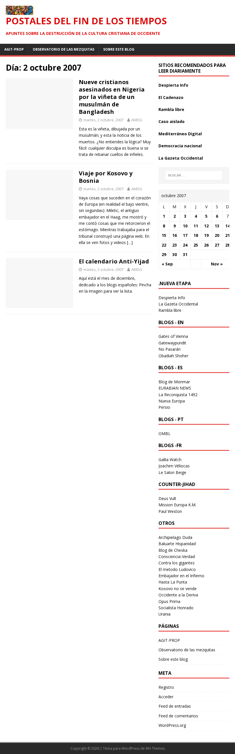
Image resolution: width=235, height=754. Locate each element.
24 (185, 245)
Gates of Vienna (173, 336)
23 (174, 245)
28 (227, 245)
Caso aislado (171, 121)
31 (185, 254)
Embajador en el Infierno (181, 575)
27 (217, 245)
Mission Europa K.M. (177, 504)
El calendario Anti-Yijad (114, 261)
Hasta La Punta (172, 582)
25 (195, 245)
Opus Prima (169, 601)
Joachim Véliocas (174, 466)
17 (185, 235)
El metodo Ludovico (177, 569)
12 (206, 226)
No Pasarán (169, 349)
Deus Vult (167, 498)
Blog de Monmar (174, 381)
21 (227, 235)
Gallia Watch (169, 459)
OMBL (164, 433)
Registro (166, 687)
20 (217, 235)
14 (227, 226)
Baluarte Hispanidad (177, 543)
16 (174, 235)
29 (164, 254)
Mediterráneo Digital (180, 133)
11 (195, 226)
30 (174, 254)
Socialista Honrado (175, 607)
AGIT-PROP (14, 49)
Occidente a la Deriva (178, 595)
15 (164, 235)
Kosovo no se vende (177, 588)
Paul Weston (170, 511)
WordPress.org (172, 725)
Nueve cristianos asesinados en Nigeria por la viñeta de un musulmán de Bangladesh (112, 97)
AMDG (136, 119)
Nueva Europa (171, 401)
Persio (164, 407)
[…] (130, 242)
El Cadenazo (170, 97)
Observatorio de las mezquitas (63, 49)
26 (206, 245)
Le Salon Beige (172, 472)
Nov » (217, 264)
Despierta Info (173, 85)
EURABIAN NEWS (174, 388)
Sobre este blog (118, 49)
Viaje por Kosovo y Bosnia (105, 176)
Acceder (165, 696)
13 (217, 226)
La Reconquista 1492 (177, 394)
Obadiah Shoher (173, 355)
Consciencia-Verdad (176, 556)
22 (164, 245)
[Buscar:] (194, 175)
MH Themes (155, 748)
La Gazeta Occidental (180, 158)
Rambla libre (171, 109)
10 (185, 226)
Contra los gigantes (176, 563)
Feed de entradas (174, 706)
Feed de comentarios (178, 716)
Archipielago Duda (175, 537)
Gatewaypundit (172, 343)
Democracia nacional (180, 145)
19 (206, 235)
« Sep (167, 264)
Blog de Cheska (172, 550)
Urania (164, 614)
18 (195, 235)
